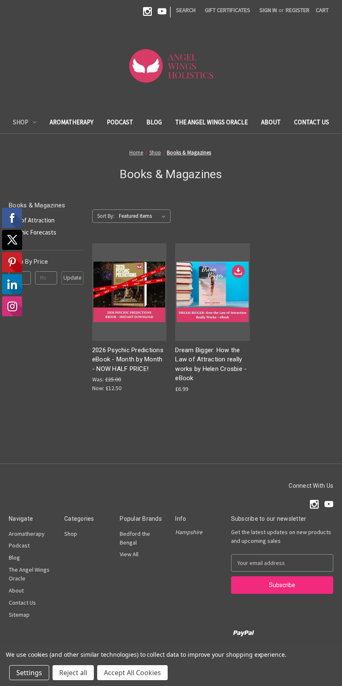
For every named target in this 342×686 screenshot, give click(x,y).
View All (129, 554)
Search (186, 10)
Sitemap (19, 614)
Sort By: (105, 215)
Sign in (268, 10)
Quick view (128, 284)
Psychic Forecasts (32, 232)
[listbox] (144, 216)
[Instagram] (147, 11)
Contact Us (311, 122)
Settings (29, 672)
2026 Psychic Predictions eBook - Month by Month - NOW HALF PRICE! (127, 359)
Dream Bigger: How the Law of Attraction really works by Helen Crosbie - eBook (210, 364)
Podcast (120, 122)
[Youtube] (162, 11)
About (271, 122)
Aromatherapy (71, 122)
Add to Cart (129, 299)
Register (297, 10)
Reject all (73, 672)
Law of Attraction (32, 220)
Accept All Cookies (132, 672)
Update (72, 278)
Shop (20, 122)
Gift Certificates (227, 10)
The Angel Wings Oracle (211, 122)
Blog (154, 122)
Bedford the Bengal (135, 538)
